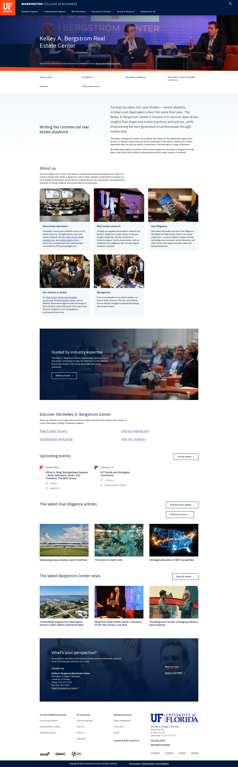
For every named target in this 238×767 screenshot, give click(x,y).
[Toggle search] (230, 3)
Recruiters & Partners (101, 11)
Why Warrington (79, 11)
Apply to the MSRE (173, 673)
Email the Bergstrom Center (65, 688)
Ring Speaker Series (91, 86)
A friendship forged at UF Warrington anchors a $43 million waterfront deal (61, 623)
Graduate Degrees (29, 11)
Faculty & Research (125, 11)
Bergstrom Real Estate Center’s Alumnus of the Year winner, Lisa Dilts (118, 623)
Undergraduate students (50, 726)
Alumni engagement (122, 720)
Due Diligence (159, 226)
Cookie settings (148, 764)
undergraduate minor (70, 240)
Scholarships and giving (56, 439)
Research (44, 86)
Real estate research (108, 226)
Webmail (91, 739)
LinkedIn (182, 753)
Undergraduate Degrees (55, 11)
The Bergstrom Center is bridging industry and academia (173, 623)
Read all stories (183, 576)
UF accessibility (162, 764)
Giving (116, 732)
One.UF (90, 726)
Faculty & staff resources (126, 740)
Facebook (169, 753)
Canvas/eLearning (84, 720)
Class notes (119, 726)
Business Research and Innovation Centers (78, 63)
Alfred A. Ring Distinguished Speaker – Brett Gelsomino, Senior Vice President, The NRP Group (67, 475)
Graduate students (48, 732)
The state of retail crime (108, 560)
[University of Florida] (7, 7)
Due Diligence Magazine (135, 77)
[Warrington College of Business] (49, 4)
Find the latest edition (180, 505)
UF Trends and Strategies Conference (115, 474)
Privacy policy (134, 764)
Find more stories (178, 514)
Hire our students (133, 439)
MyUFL (90, 732)
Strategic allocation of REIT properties (171, 560)
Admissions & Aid (147, 11)
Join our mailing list (135, 431)
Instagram (155, 753)
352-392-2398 (158, 740)
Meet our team (172, 667)
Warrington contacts (160, 744)
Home (42, 63)
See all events (184, 456)
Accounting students (48, 720)
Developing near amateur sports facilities (63, 560)
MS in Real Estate (70, 237)
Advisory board (46, 77)
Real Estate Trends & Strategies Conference (181, 78)
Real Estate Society (53, 431)
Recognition (87, 77)
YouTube (194, 753)
